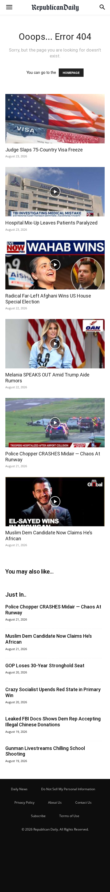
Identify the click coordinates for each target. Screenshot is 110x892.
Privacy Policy (24, 802)
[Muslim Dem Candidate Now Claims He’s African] (55, 501)
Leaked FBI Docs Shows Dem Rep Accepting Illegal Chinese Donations (53, 721)
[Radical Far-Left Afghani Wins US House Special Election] (55, 265)
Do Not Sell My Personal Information (68, 789)
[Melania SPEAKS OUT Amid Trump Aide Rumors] (55, 343)
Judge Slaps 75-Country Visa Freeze (44, 150)
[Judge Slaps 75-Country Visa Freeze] (55, 118)
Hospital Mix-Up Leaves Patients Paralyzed (51, 223)
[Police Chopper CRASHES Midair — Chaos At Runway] (55, 422)
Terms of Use (69, 816)
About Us (55, 802)
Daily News (19, 789)
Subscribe (38, 816)
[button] (9, 7)
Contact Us (83, 802)
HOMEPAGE (71, 73)
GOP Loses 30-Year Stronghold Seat (44, 665)
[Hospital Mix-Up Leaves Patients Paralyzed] (55, 191)
